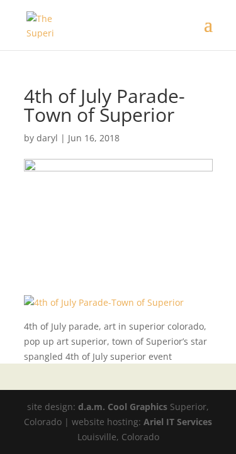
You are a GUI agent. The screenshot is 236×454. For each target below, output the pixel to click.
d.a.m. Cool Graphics (122, 407)
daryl (47, 138)
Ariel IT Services (177, 422)
